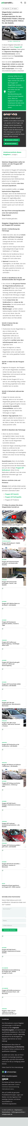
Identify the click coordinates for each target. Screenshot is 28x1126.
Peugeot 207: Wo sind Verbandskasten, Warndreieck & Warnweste (11, 704)
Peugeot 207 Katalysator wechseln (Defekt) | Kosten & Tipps (10, 623)
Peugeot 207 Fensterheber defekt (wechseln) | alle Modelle (11, 684)
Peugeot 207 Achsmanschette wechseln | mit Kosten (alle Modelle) (10, 563)
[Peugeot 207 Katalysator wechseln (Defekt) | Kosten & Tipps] (14, 609)
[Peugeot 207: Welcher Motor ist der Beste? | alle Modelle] (14, 589)
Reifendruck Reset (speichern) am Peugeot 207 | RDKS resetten (11, 886)
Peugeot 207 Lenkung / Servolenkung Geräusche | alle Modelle (11, 825)
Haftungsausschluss (18, 1112)
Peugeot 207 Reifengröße (13, 497)
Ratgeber (4, 559)
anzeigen (14, 154)
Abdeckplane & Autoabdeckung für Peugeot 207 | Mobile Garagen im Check (11, 971)
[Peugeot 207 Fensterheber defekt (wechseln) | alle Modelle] (14, 669)
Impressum (18, 1110)
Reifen (3, 883)
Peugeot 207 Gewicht (12, 494)
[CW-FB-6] (9, 1071)
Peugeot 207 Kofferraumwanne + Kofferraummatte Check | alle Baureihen (11, 991)
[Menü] (25, 3)
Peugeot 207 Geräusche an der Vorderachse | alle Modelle (10, 745)
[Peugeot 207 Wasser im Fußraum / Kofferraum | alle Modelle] (14, 750)
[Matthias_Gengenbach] (4, 114)
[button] (21, 2)
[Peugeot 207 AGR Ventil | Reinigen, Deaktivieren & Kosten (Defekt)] (14, 790)
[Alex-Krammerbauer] (16, 114)
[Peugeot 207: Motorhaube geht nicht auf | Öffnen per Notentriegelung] (14, 649)
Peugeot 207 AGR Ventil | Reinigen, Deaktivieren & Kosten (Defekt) (11, 805)
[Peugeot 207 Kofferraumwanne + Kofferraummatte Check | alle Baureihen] (14, 977)
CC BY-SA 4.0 (15, 41)
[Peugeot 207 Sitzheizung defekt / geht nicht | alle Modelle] (14, 830)
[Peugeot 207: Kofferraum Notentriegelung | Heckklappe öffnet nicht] (14, 629)
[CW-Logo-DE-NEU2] (7, 2)
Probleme (4, 579)
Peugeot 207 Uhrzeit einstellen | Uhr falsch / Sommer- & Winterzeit (11, 865)
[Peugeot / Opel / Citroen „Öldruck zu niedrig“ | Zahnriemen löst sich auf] (14, 997)
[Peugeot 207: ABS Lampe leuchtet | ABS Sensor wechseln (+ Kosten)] (14, 709)
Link (19, 41)
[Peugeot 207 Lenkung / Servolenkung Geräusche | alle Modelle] (14, 810)
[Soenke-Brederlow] (7, 114)
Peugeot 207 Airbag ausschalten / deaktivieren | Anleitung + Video (11, 784)
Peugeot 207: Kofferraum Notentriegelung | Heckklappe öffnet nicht (10, 643)
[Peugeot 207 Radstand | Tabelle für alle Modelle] (14, 528)
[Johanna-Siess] (14, 114)
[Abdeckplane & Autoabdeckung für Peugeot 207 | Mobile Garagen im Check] (14, 957)
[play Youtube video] (14, 517)
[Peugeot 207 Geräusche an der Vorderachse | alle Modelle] (14, 730)
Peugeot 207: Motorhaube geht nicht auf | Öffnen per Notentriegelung (11, 664)
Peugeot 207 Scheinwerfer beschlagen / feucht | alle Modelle (9, 583)
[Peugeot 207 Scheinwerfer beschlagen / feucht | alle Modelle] (14, 568)
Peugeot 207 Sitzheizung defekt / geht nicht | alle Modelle (11, 846)
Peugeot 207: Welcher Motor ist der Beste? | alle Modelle (11, 604)
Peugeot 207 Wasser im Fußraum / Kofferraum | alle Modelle (11, 765)
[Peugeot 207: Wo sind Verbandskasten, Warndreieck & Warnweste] (14, 689)
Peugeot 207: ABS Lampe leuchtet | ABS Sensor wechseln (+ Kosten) (11, 724)
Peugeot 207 (18, 47)
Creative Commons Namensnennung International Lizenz (11, 1087)
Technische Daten (6, 541)
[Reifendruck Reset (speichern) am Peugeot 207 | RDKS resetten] (14, 871)
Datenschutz (6, 1112)
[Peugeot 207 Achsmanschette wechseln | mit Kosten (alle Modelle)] (14, 548)
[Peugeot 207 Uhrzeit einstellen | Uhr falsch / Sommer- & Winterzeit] (14, 850)
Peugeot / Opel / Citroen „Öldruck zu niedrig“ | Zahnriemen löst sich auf (9, 1012)
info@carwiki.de (7, 1114)
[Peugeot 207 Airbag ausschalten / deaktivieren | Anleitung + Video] (14, 770)
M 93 (11, 41)
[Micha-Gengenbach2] (9, 114)
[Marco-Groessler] (11, 114)
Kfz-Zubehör (5, 968)
